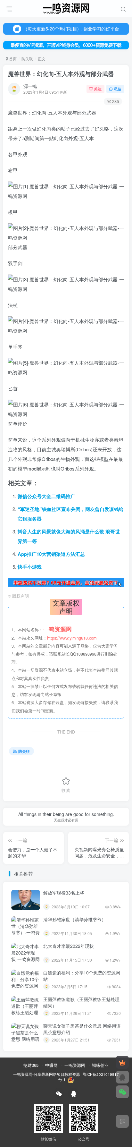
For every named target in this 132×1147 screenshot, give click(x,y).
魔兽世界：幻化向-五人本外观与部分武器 (61, 74)
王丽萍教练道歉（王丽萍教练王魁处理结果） (81, 1002)
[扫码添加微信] (122, 1091)
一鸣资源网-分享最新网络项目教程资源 (46, 1074)
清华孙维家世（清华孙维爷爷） (74, 919)
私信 (117, 88)
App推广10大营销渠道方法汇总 (51, 553)
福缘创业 (100, 1065)
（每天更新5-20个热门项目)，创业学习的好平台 (71, 28)
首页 (12, 58)
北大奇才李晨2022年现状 (68, 946)
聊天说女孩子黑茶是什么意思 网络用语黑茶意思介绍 (82, 1029)
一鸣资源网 (74, 1065)
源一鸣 (30, 86)
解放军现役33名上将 (63, 892)
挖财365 (30, 1065)
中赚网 (51, 1065)
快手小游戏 (30, 566)
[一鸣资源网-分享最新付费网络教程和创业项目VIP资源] (66, 7)
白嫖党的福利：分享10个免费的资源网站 (81, 975)
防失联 (27, 58)
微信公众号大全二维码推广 (46, 496)
